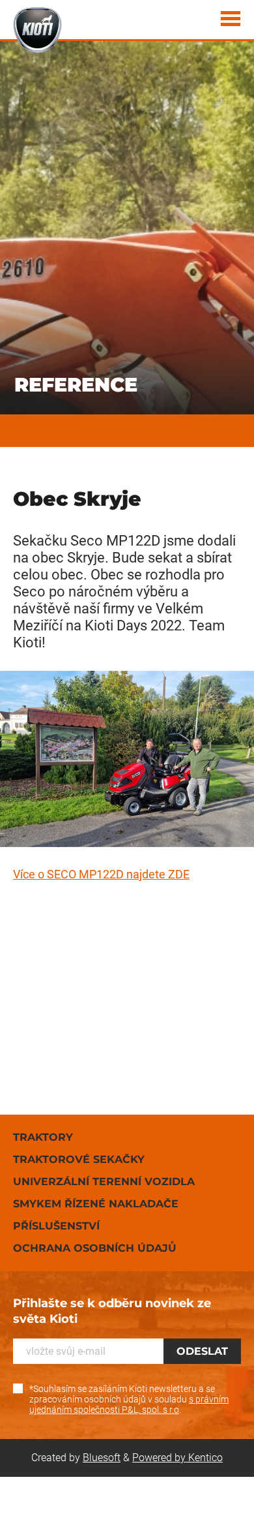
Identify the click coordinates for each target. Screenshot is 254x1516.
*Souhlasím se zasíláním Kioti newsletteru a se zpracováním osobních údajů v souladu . (129, 1399)
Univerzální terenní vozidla (104, 1181)
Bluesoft (101, 1457)
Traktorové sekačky (79, 1159)
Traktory (43, 1137)
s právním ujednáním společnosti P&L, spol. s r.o (129, 1404)
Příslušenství (56, 1226)
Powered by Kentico (177, 1457)
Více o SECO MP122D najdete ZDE (101, 874)
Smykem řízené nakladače (95, 1204)
